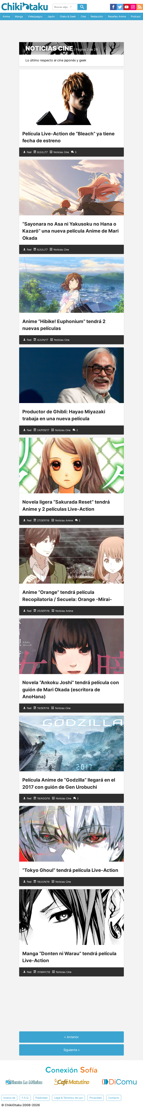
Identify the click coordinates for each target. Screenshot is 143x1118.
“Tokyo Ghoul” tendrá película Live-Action (70, 870)
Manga (19, 16)
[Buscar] (82, 7)
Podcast (136, 16)
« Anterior (71, 1037)
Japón (51, 16)
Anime (6, 16)
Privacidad (95, 1097)
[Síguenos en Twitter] (120, 7)
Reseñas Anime (117, 16)
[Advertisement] (71, 31)
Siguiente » (71, 1050)
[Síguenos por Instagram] (133, 7)
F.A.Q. (25, 1097)
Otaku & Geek (68, 16)
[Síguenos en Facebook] (113, 7)
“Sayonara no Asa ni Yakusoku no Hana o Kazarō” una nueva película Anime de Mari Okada (70, 231)
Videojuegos (35, 16)
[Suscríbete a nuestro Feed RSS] (139, 7)
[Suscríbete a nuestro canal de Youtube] (126, 7)
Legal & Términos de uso (68, 1097)
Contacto (113, 1097)
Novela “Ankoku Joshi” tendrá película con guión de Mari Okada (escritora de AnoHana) (70, 689)
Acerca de (9, 1097)
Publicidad (41, 1097)
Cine (83, 16)
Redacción (97, 16)
